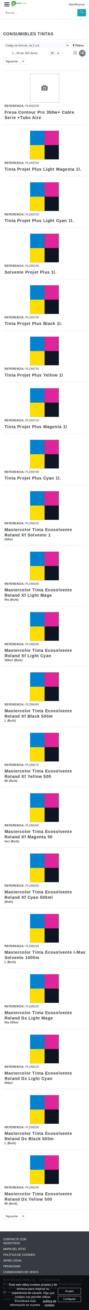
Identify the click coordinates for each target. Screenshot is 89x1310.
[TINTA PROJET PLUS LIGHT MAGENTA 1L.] (44, 145)
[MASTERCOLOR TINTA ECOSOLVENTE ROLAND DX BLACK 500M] (44, 1109)
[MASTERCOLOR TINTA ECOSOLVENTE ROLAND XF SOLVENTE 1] (44, 505)
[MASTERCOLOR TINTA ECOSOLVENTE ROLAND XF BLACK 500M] (44, 686)
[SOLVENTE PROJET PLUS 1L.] (44, 248)
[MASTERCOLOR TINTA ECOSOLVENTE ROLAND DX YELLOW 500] (44, 1169)
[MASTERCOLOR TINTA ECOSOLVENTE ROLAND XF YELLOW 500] (44, 747)
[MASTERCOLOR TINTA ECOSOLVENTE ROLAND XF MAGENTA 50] (44, 807)
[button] (7, 4)
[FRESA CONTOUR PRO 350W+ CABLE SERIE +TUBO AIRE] (44, 88)
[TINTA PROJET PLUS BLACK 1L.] (44, 299)
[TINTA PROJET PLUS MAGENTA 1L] (44, 402)
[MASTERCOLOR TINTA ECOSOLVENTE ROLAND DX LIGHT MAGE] (44, 988)
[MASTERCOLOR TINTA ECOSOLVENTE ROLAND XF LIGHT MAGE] (44, 566)
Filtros (79, 45)
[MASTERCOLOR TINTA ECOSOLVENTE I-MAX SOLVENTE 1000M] (44, 928)
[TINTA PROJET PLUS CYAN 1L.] (44, 454)
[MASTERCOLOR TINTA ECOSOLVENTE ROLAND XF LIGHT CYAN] (44, 626)
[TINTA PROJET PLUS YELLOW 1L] (44, 351)
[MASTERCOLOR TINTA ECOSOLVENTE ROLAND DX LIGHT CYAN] (44, 1049)
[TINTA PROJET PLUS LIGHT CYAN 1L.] (44, 196)
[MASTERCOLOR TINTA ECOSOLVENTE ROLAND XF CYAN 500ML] (44, 868)
